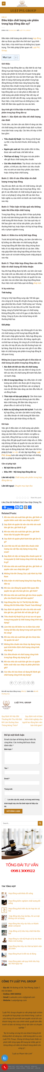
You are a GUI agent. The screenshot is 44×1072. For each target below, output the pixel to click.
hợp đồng (37, 38)
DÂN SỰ (4, 17)
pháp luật (37, 283)
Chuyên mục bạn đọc (24, 486)
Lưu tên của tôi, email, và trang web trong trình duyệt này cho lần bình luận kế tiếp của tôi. (21, 803)
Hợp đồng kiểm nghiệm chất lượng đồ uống (24, 902)
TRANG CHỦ (10, 1066)
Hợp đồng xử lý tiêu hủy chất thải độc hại (24, 932)
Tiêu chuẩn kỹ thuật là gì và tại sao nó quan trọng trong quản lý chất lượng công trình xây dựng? (23, 620)
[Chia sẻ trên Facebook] (16, 683)
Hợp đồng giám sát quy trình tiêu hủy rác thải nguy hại (24, 962)
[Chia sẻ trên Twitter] (20, 683)
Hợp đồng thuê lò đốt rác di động (22, 954)
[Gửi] (40, 823)
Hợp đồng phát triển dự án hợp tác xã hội (24, 909)
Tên (6, 768)
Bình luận (8, 749)
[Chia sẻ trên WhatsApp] (11, 683)
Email (7, 779)
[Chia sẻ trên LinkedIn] (32, 683)
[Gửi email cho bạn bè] (24, 683)
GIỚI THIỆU (19, 1066)
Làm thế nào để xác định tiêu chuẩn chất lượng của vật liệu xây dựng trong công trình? (21, 549)
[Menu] (4, 3)
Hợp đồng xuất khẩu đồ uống (20, 893)
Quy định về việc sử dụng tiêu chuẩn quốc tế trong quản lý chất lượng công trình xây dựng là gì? (23, 559)
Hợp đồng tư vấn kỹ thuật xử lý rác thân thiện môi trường (25, 940)
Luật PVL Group (25, 30)
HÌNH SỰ (34, 1066)
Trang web (8, 789)
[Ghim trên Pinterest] (28, 683)
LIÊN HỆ (37, 1068)
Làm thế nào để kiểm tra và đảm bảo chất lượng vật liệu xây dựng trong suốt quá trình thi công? (22, 630)
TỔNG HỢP (30, 1068)
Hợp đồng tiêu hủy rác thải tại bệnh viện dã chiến (25, 947)
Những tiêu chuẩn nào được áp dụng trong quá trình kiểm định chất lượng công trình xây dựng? (22, 647)
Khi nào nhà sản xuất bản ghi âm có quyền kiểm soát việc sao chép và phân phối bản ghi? (22, 665)
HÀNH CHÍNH (20, 1068)
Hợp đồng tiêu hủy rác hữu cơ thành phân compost (23, 925)
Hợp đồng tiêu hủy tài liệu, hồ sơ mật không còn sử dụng (24, 917)
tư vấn (15, 452)
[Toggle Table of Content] (14, 57)
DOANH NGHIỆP (9, 1068)
